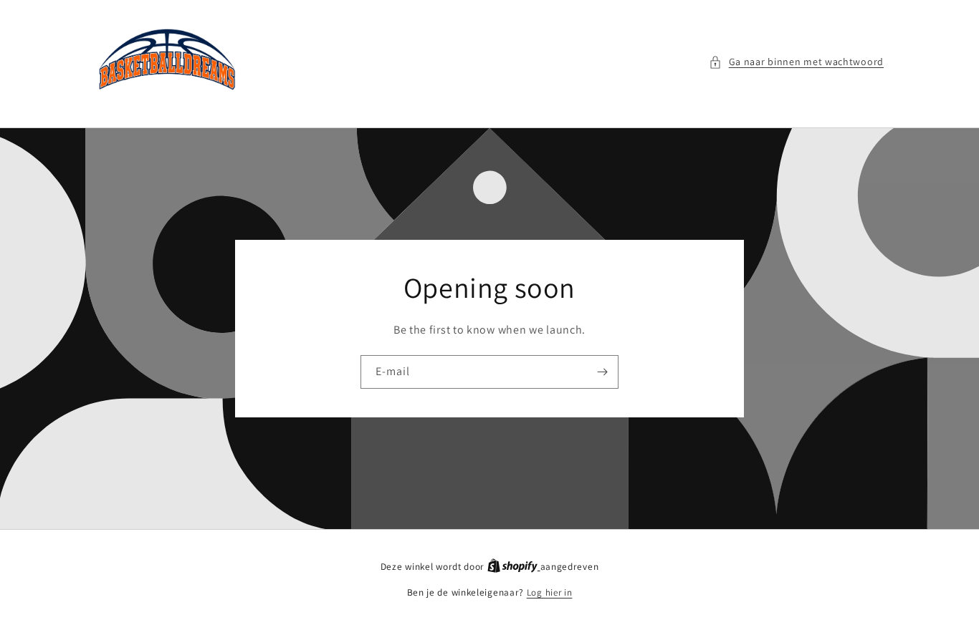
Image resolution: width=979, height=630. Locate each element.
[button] (796, 62)
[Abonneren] (602, 372)
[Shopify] (513, 567)
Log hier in (550, 592)
